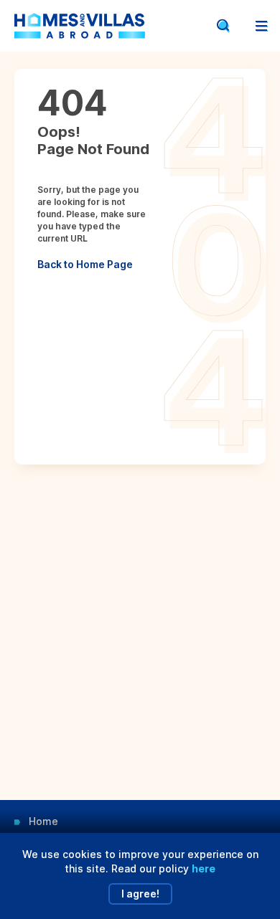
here (203, 868)
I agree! (140, 893)
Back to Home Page (85, 264)
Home (43, 821)
